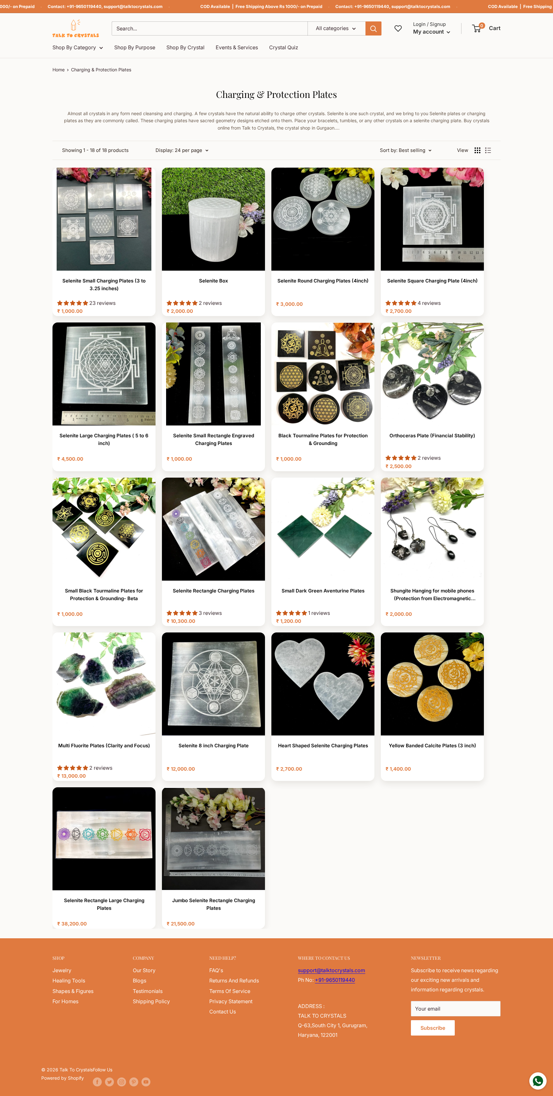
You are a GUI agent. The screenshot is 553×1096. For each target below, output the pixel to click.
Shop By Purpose (134, 47)
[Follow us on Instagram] (121, 1081)
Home (58, 69)
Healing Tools (68, 980)
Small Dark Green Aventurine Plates (323, 591)
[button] (487, 28)
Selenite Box (213, 281)
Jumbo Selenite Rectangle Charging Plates (213, 904)
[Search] (373, 28)
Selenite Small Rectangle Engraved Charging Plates (213, 439)
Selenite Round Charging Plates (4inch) (323, 281)
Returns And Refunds (234, 980)
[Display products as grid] (477, 150)
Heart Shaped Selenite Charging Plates (323, 746)
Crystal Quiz (283, 47)
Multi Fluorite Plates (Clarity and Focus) (104, 746)
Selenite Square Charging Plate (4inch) (432, 281)
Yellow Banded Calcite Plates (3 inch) (432, 746)
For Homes (65, 1001)
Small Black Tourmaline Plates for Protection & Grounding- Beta (104, 594)
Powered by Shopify (62, 1078)
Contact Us (222, 1011)
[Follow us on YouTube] (145, 1081)
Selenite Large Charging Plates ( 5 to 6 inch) (104, 439)
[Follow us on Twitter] (109, 1081)
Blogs (139, 980)
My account (429, 31)
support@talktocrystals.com (133, 6)
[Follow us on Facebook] (97, 1081)
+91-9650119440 (84, 6)
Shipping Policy (151, 1001)
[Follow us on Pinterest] (133, 1081)
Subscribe (433, 1028)
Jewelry (61, 970)
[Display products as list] (488, 150)
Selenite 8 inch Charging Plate (214, 746)
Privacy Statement (230, 1001)
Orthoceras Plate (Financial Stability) (432, 436)
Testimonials (148, 991)
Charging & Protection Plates (101, 69)
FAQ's (216, 970)
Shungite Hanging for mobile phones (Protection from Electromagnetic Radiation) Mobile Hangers (432, 595)
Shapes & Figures (72, 991)
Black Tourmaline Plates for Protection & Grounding (323, 439)
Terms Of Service (229, 991)
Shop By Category (74, 47)
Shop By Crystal (185, 47)
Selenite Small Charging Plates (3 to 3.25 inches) (104, 284)
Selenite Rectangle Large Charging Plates (104, 904)
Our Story (144, 970)
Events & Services (237, 47)
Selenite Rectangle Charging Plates (213, 591)
